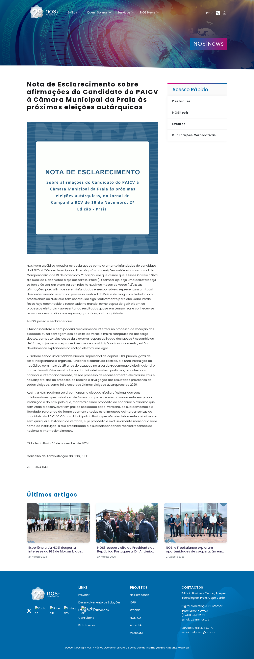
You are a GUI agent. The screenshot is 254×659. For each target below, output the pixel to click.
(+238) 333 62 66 (193, 615)
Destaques (181, 101)
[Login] (224, 13)
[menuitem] (74, 13)
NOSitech (180, 112)
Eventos (178, 124)
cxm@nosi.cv (200, 620)
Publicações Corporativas (194, 135)
